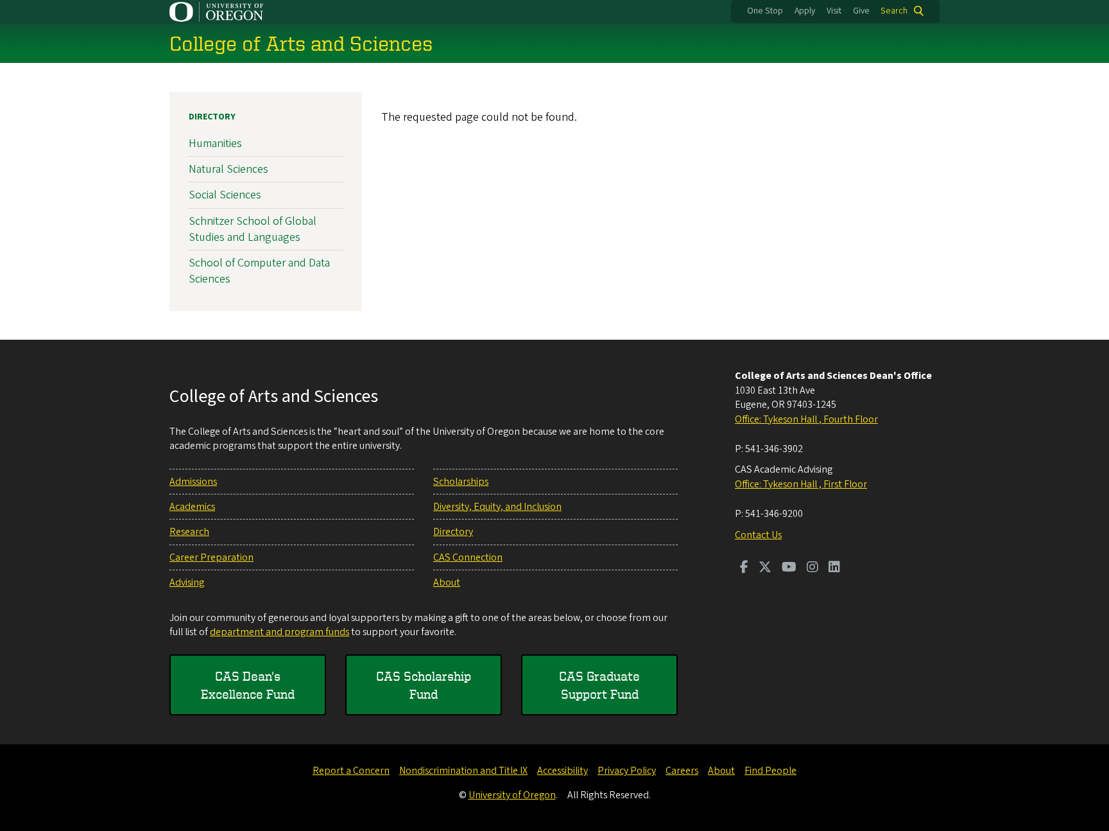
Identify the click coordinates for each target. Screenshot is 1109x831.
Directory (212, 116)
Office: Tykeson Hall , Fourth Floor (806, 419)
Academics (192, 507)
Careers (682, 771)
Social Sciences (225, 195)
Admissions (193, 482)
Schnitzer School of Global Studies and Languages (252, 229)
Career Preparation (211, 557)
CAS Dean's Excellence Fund (248, 685)
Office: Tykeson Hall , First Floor (801, 484)
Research (189, 532)
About (446, 582)
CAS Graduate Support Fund (599, 685)
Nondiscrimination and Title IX (463, 771)
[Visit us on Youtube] (789, 568)
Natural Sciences (228, 169)
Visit (834, 10)
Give (861, 10)
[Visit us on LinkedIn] (834, 568)
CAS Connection (468, 557)
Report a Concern (351, 771)
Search (894, 10)
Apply (805, 10)
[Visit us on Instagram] (812, 568)
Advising (186, 582)
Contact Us (758, 535)
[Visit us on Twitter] (765, 568)
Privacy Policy (626, 771)
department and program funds (279, 632)
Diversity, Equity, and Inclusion (497, 507)
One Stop (765, 10)
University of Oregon (512, 795)
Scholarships (460, 482)
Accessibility (562, 771)
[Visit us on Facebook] (744, 568)
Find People (770, 771)
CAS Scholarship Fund (423, 685)
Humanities (215, 144)
